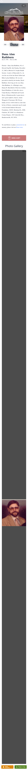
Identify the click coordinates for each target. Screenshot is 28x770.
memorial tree (21, 125)
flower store (19, 127)
